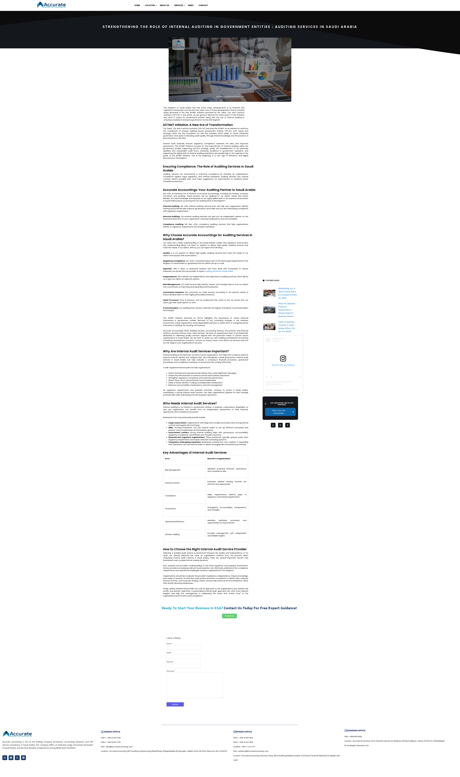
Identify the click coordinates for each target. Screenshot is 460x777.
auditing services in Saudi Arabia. (219, 271)
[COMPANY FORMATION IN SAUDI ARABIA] (51, 5)
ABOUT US (164, 5)
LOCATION (150, 5)
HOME (137, 5)
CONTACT (203, 5)
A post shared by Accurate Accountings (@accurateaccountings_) (290, 390)
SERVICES (178, 5)
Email (169, 653)
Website (170, 662)
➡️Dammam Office (354, 730)
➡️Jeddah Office (110, 731)
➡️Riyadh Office (242, 731)
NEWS (191, 5)
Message (171, 671)
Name (169, 644)
